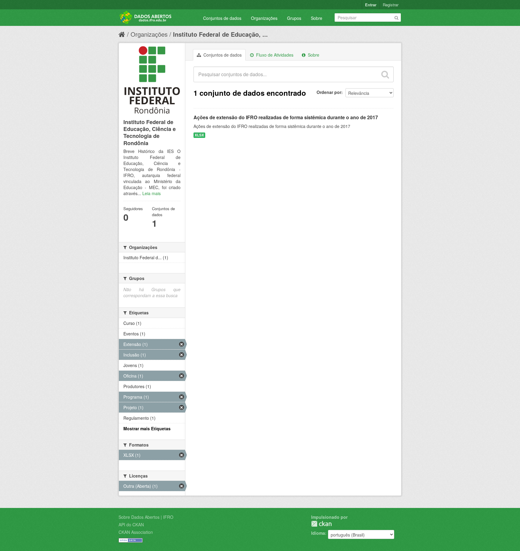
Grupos (294, 18)
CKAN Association (136, 532)
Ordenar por (329, 92)
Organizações (264, 18)
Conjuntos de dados (222, 18)
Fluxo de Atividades (274, 55)
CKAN (321, 524)
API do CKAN (131, 524)
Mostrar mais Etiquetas (147, 428)
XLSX (199, 135)
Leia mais (151, 193)
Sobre (316, 18)
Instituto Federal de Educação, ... (220, 34)
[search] (385, 74)
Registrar (390, 5)
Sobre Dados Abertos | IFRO (146, 517)
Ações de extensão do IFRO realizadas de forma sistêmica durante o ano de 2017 (285, 117)
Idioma (318, 533)
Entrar (370, 5)
